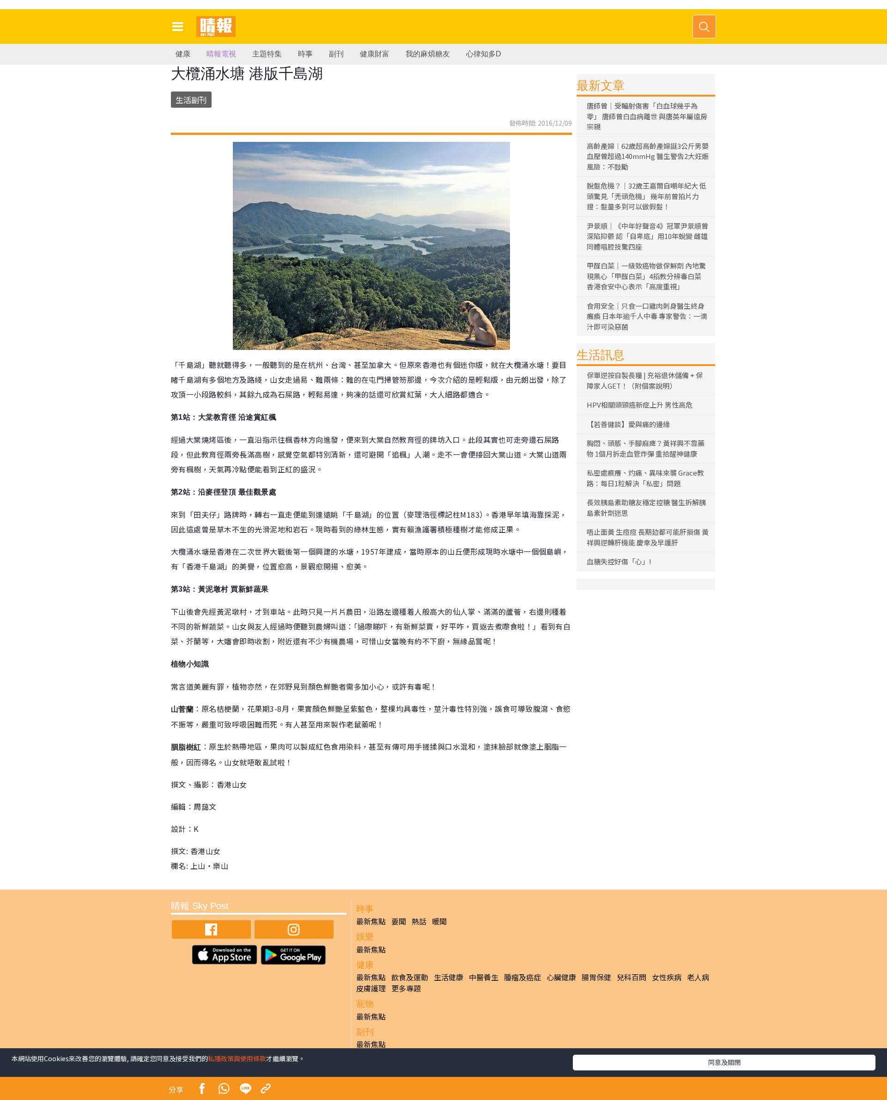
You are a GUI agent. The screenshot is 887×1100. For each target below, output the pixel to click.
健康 (183, 54)
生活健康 (448, 977)
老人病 (698, 977)
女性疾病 (666, 977)
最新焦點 (371, 921)
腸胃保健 (596, 977)
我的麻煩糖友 (428, 54)
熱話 (419, 921)
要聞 (398, 921)
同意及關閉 (724, 1062)
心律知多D (483, 54)
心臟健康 (561, 977)
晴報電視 (221, 54)
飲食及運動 (409, 977)
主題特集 (267, 54)
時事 (305, 54)
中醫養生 (483, 977)
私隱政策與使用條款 (237, 1058)
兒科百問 (631, 977)
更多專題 (406, 988)
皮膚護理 (371, 988)
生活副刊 (191, 99)
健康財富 (374, 54)
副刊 (336, 54)
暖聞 (439, 921)
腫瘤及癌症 (522, 977)
